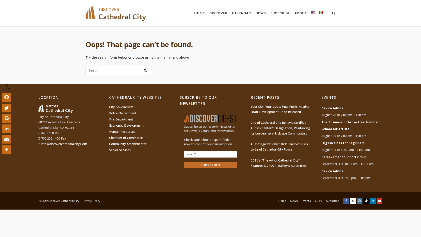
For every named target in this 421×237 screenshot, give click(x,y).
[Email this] (6, 139)
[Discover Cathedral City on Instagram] (359, 201)
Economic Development (126, 125)
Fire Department (121, 119)
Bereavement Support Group (344, 157)
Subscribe (280, 13)
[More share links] (6, 149)
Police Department (122, 113)
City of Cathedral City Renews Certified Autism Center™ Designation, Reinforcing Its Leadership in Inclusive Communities (280, 127)
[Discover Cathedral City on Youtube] (379, 201)
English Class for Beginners (343, 143)
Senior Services (120, 150)
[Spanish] (321, 13)
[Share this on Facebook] (6, 97)
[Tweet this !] (6, 108)
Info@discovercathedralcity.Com (64, 144)
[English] (313, 13)
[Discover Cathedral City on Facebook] (346, 201)
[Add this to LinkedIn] (6, 128)
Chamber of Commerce (126, 138)
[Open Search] (333, 14)
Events (306, 201)
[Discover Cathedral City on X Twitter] (353, 201)
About (300, 13)
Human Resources (122, 131)
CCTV (318, 201)
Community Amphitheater (127, 144)
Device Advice (332, 108)
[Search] (145, 70)
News (260, 13)
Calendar (241, 13)
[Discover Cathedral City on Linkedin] (373, 201)
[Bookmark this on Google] (6, 118)
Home (199, 13)
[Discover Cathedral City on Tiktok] (366, 201)
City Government (121, 107)
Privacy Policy (91, 201)
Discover (218, 13)
